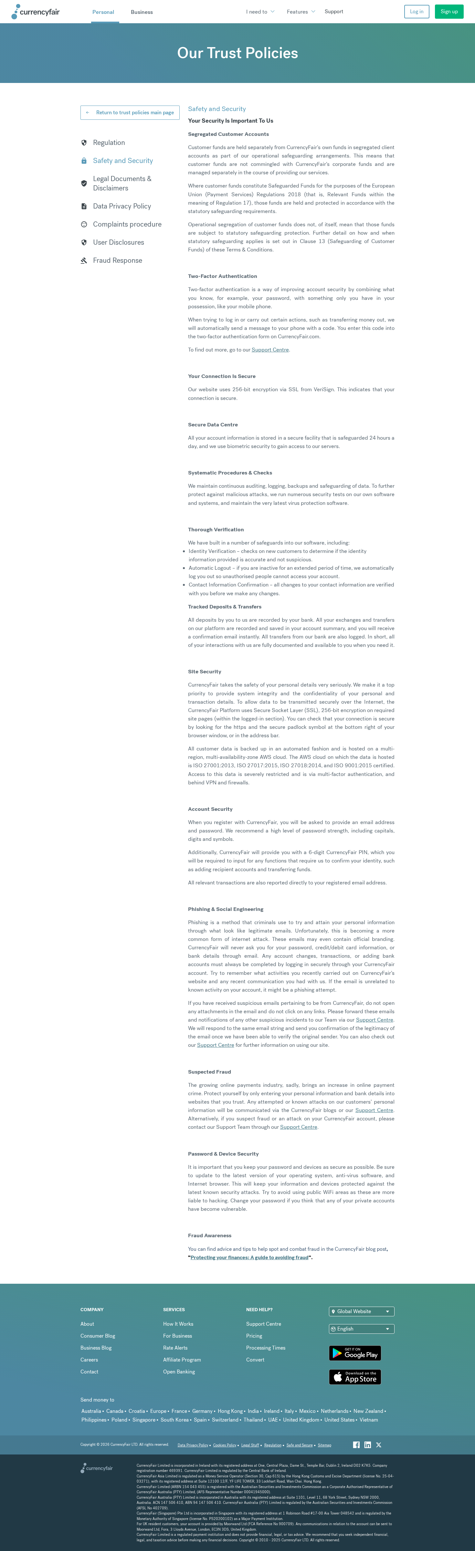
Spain (200, 1419)
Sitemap (324, 1445)
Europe (158, 1411)
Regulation (272, 1445)
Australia (91, 1411)
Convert (255, 1359)
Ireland (272, 1411)
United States (339, 1419)
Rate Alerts (175, 1347)
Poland (119, 1419)
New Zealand (368, 1411)
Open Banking (179, 1371)
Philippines (93, 1419)
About (87, 1324)
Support (334, 11)
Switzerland (225, 1419)
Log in (417, 11)
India (253, 1411)
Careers (89, 1359)
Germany (202, 1411)
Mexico (307, 1411)
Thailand (253, 1419)
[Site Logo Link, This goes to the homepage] (49, 11)
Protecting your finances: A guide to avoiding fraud (250, 1257)
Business (142, 11)
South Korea (175, 1419)
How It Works (178, 1324)
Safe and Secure (300, 1445)
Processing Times (265, 1347)
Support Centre (263, 1324)
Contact (89, 1371)
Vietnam (369, 1419)
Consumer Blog (97, 1335)
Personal (103, 11)
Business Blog (95, 1347)
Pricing (254, 1335)
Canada (114, 1411)
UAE (273, 1419)
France (179, 1411)
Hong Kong (230, 1411)
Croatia (137, 1411)
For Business (177, 1335)
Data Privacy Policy (193, 1445)
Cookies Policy (224, 1445)
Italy (289, 1411)
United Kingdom (301, 1419)
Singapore (143, 1419)
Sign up (449, 11)
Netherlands (334, 1411)
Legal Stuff (250, 1445)
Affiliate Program (182, 1359)
